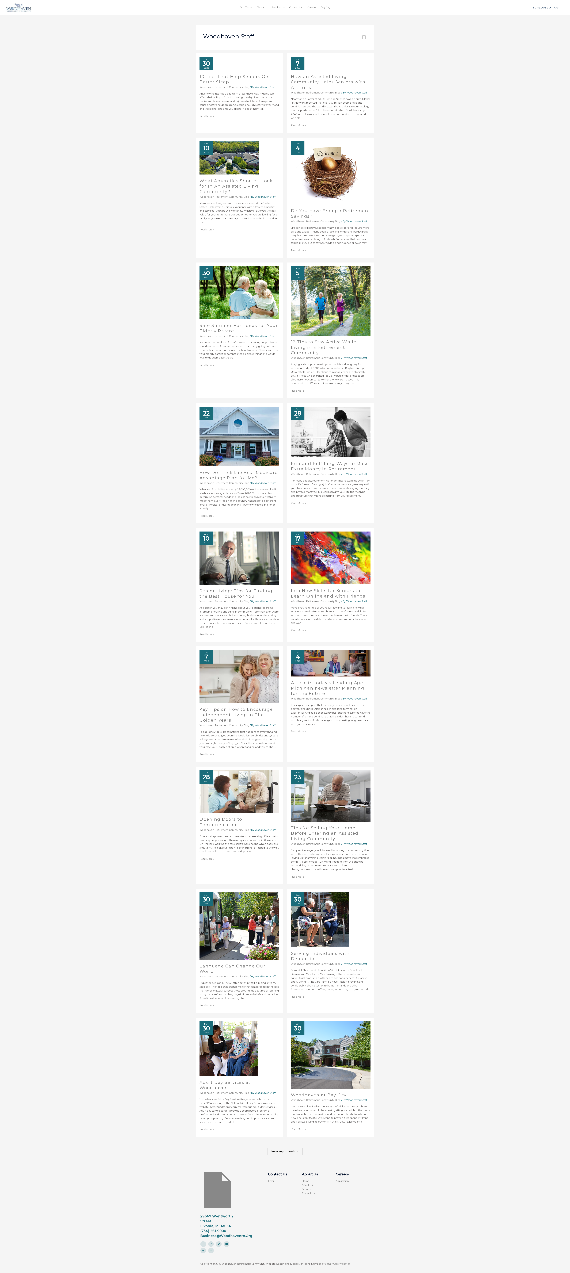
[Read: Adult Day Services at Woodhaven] (229, 1048)
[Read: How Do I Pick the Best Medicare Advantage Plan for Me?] (239, 436)
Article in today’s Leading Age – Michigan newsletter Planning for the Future (329, 688)
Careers (311, 7)
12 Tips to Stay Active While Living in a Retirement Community (323, 347)
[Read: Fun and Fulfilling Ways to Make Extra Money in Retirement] (330, 431)
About (260, 7)
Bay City (325, 7)
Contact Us (295, 7)
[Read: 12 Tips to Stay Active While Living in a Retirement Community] (330, 300)
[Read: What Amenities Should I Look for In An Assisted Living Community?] (229, 157)
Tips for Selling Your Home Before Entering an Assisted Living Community (324, 833)
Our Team (246, 7)
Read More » (207, 116)
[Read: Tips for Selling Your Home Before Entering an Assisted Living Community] (330, 795)
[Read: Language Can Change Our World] (239, 925)
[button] (547, 7)
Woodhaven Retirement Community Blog (224, 87)
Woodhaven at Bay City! (319, 1094)
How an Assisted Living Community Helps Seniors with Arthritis (328, 82)
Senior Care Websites (337, 1263)
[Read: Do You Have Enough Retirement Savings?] (330, 172)
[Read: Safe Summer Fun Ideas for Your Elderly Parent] (239, 292)
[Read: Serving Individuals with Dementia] (320, 919)
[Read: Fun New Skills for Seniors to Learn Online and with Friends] (330, 557)
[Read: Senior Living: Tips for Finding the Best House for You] (239, 557)
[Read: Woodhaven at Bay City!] (330, 1054)
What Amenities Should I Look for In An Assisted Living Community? (236, 186)
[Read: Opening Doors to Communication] (239, 791)
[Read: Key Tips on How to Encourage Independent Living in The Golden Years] (239, 676)
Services (277, 7)
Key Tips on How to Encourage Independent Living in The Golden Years (236, 715)
